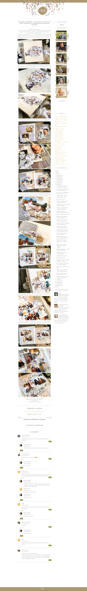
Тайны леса (22, 65)
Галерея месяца (61, 121)
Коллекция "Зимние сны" (59, 133)
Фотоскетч (62, 162)
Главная (20, 1)
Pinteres (42, 411)
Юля (23, 539)
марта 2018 (58, 282)
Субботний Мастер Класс (59, 157)
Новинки (58, 143)
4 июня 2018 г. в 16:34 (27, 482)
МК (55, 143)
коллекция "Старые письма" (59, 138)
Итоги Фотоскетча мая (60, 199)
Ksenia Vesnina (27, 444)
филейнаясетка (63, 160)
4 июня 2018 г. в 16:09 (27, 446)
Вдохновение (65, 119)
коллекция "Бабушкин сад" (59, 131)
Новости (62, 143)
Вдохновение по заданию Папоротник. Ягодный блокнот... (61, 246)
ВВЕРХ (42, 588)
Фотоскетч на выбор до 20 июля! (62, 214)
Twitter (35, 411)
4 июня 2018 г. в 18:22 (27, 490)
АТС (61, 119)
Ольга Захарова (25, 454)
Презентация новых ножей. (61, 255)
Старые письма (64, 155)
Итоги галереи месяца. (60, 257)
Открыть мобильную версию (35, 419)
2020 (56, 170)
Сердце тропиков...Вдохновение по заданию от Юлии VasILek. (64, 294)
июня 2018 (58, 184)
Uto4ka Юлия (25, 550)
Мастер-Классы (43, 1)
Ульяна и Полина (26, 522)
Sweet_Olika (24, 471)
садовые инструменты (58, 150)
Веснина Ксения (32, 34)
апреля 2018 (58, 280)
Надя (23, 503)
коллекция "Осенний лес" (59, 135)
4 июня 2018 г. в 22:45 (25, 523)
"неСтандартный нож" (63, 116)
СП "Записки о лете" (58, 155)
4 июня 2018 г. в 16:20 (25, 472)
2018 (56, 173)
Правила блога (52, 1)
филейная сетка (57, 160)
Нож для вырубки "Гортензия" (24, 193)
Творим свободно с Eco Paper (36, 414)
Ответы (22, 442)
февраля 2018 (58, 283)
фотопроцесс (57, 162)
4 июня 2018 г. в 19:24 (25, 505)
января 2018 (58, 285)
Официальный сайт (33, 1)
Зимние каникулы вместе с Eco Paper (60, 126)
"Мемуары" (56, 116)
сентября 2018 (59, 179)
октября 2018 (58, 178)
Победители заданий (58, 148)
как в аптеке (63, 128)
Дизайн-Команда (57, 123)
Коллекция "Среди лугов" (59, 136)
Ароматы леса (57, 119)
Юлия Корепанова (26, 435)
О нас (24, 1)
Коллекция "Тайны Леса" (58, 140)
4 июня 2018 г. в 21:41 (27, 495)
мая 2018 (57, 279)
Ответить (50, 441)
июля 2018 (58, 182)
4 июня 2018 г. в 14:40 (25, 455)
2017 (56, 286)
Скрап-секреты (64, 152)
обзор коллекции (57, 145)
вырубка (56, 121)
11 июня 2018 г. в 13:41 (25, 551)
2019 (56, 172)
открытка (63, 145)
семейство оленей (58, 152)
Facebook (28, 411)
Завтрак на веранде (64, 123)
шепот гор (66, 164)
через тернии (62, 164)
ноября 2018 (58, 176)
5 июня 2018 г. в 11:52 (27, 531)
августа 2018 (58, 181)
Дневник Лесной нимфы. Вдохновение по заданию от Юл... (62, 241)
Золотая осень (57, 128)
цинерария (56, 164)
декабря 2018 (58, 175)
